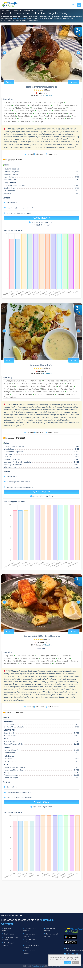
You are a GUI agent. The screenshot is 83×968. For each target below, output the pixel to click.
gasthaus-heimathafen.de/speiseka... (20, 487)
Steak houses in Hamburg (50, 929)
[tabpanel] (41, 53)
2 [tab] (39, 355)
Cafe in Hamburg (9, 934)
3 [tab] (41, 355)
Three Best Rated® (38, 966)
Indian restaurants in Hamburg (31, 935)
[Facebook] (65, 954)
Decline (75, 963)
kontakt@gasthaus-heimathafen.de (19, 482)
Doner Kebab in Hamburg (8, 944)
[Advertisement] (41, 898)
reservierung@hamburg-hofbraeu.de (20, 208)
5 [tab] (44, 355)
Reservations (11, 202)
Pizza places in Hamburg (29, 952)
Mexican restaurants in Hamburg (31, 946)
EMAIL (74, 82)
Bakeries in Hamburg (6, 929)
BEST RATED (5, 10)
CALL (9, 82)
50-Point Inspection (19, 18)
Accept (67, 963)
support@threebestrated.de (74, 950)
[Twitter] (69, 954)
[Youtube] (77, 954)
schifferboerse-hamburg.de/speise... (20, 798)
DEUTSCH (40, 10)
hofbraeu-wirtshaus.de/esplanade (19, 213)
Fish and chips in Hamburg (29, 929)
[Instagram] (73, 954)
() (47, 90)
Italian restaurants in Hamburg (31, 941)
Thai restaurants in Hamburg (51, 935)
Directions (48, 95)
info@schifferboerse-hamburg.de (19, 792)
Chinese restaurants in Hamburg (10, 938)
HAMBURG (14, 10)
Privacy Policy (71, 959)
